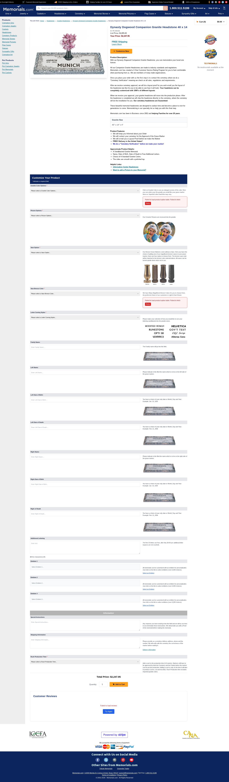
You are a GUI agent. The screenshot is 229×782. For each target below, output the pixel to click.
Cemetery (79, 13)
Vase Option (35, 247)
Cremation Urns (8, 23)
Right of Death (36, 509)
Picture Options (37, 210)
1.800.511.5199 (179, 8)
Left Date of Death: (37, 422)
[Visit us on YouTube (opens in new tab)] (226, 2)
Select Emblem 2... (38, 583)
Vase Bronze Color (38, 288)
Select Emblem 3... (38, 599)
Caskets (40, 13)
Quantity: (93, 684)
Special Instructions (38, 617)
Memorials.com (77, 773)
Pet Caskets (7, 73)
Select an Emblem (148, 573)
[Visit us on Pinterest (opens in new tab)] (219, 2)
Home (42, 21)
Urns (7, 13)
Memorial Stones (101, 13)
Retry (148, 203)
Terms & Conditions (109, 775)
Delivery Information (149, 649)
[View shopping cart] (224, 8)
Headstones (59, 13)
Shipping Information (38, 635)
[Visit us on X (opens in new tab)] (223, 2)
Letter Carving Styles (38, 312)
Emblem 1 (34, 561)
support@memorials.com (128, 773)
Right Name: (35, 452)
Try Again (108, 711)
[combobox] (99, 8)
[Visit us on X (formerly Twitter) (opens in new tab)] (106, 760)
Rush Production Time (39, 657)
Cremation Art (7, 55)
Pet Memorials (7, 69)
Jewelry (23, 13)
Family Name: (35, 342)
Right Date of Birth (37, 479)
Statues (168, 13)
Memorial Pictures (126, 13)
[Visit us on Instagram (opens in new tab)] (216, 2)
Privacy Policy (122, 775)
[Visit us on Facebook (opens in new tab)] (212, 2)
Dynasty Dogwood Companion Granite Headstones (89, 21)
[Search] (165, 8)
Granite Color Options (39, 185)
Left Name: (34, 367)
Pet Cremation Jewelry (10, 66)
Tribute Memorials (105, 769)
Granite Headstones (63, 21)
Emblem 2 (34, 577)
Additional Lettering (38, 538)
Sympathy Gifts (188, 13)
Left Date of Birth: (37, 395)
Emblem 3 (34, 593)
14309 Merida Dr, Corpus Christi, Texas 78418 (101, 773)
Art (206, 13)
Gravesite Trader (123, 769)
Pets (220, 13)
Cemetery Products (9, 36)
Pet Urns (5, 63)
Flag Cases (149, 13)
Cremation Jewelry (9, 26)
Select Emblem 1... (38, 567)
